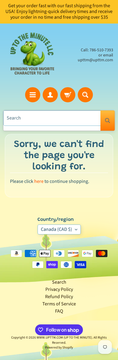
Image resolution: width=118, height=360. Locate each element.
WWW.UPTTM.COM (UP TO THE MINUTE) (64, 337)
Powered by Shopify (59, 347)
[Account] (50, 94)
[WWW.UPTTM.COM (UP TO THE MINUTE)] (32, 55)
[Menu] (32, 94)
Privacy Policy (59, 289)
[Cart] (67, 94)
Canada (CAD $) (56, 229)
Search (59, 282)
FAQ (59, 311)
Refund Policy (59, 296)
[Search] (107, 120)
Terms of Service (59, 304)
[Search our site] (85, 94)
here (39, 181)
